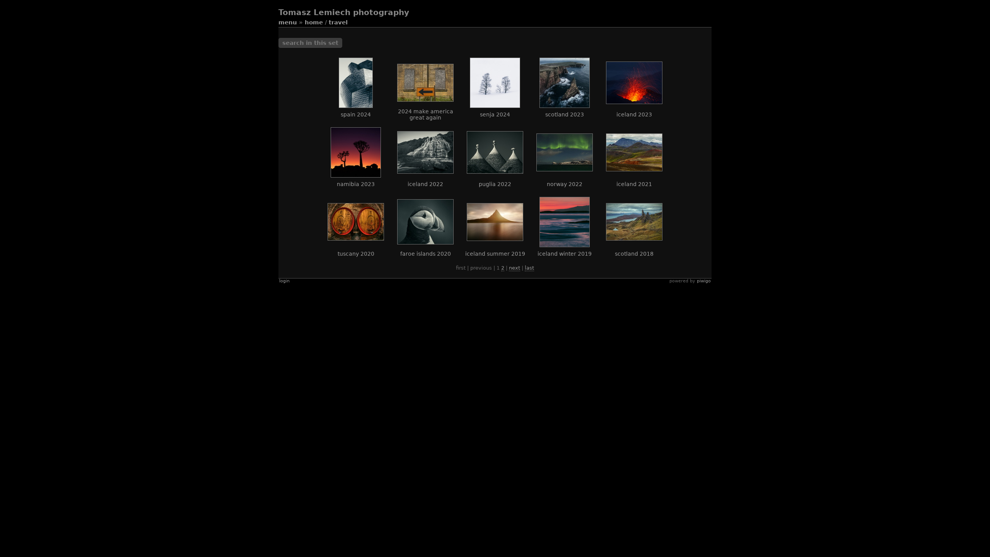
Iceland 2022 (425, 184)
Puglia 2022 (495, 184)
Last (529, 268)
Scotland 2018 (634, 254)
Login (284, 281)
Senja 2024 (495, 114)
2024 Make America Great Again (425, 114)
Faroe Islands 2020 (425, 254)
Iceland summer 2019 (495, 254)
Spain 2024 (356, 114)
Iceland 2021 (634, 184)
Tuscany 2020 (356, 254)
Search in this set (310, 42)
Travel (338, 22)
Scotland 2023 (564, 114)
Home (314, 22)
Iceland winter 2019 (565, 254)
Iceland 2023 (634, 114)
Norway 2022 (564, 184)
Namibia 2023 (356, 184)
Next (514, 268)
